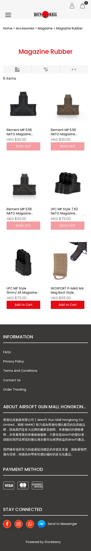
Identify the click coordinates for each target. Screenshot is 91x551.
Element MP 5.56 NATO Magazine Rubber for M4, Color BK (22, 132)
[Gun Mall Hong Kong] (45, 15)
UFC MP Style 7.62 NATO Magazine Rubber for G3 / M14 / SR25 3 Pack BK (67, 211)
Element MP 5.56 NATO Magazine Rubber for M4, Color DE (66, 132)
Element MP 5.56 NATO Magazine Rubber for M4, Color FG (22, 211)
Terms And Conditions (20, 370)
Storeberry (53, 542)
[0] (82, 5)
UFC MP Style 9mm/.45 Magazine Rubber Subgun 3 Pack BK (22, 290)
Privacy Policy (13, 361)
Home (7, 28)
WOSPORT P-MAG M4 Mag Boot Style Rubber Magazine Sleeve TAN (67, 290)
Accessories (25, 28)
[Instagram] (19, 524)
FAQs (7, 352)
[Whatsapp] (30, 524)
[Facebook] (7, 524)
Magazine (45, 28)
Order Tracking (14, 389)
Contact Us (12, 380)
